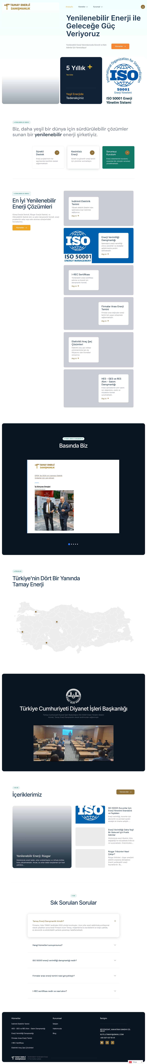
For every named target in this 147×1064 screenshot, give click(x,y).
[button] (69, 544)
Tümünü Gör (124, 792)
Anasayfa (69, 7)
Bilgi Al (74, 216)
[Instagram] (107, 1042)
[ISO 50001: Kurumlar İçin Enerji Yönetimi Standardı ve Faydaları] (90, 815)
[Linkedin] (102, 1042)
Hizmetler (81, 7)
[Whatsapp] (112, 1042)
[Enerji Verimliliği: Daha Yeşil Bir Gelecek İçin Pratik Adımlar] (90, 836)
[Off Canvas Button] (143, 7)
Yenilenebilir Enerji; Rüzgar (33, 856)
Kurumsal (96, 7)
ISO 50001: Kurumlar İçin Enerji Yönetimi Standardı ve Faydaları (120, 811)
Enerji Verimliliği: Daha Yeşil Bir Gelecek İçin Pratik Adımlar (121, 832)
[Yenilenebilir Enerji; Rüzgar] (42, 837)
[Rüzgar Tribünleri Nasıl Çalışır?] (90, 858)
